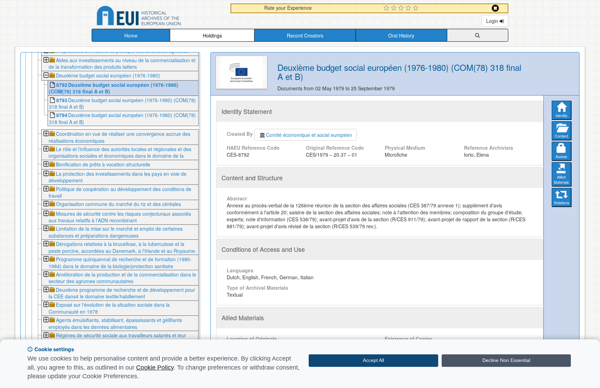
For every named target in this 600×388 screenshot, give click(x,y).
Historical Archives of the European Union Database (158, 17)
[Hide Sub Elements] (46, 76)
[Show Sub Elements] (46, 60)
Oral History (401, 35)
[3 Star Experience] (402, 8)
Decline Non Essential (506, 360)
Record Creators (305, 35)
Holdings (212, 35)
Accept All (373, 360)
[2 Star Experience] (394, 8)
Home (131, 35)
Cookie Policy (155, 367)
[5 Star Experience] (416, 8)
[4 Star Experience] (409, 8)
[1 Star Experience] (387, 8)
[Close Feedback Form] (495, 8)
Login (493, 20)
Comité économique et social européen (309, 134)
